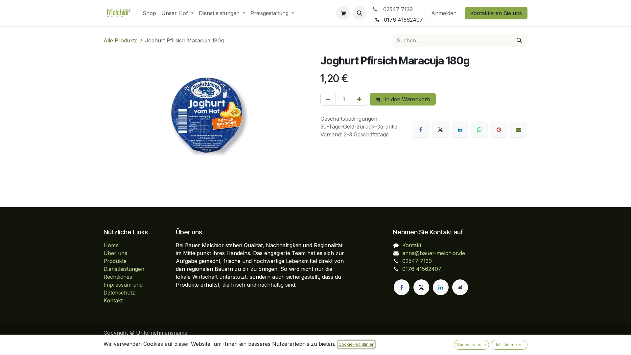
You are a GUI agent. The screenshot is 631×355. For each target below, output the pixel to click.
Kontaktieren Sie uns (496, 13)
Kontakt (113, 300)
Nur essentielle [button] (471, 344)
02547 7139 (396, 9)
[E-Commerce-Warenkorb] (343, 13)
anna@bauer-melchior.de (433, 253)
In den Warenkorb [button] (406, 99)
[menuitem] (149, 13)
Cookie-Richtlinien (356, 344)
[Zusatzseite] (460, 287)
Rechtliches (118, 276)
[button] (359, 13)
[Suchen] (519, 40)
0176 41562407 (421, 269)
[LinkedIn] (460, 129)
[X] (440, 129)
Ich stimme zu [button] (509, 344)
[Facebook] (421, 129)
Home (111, 245)
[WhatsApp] (479, 129)
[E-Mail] (518, 129)
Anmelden (443, 13)
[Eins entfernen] (328, 99)
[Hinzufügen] (359, 99)
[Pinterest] (499, 129)
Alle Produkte (121, 40)
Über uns (115, 253)
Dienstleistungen (124, 269)
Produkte (115, 261)
